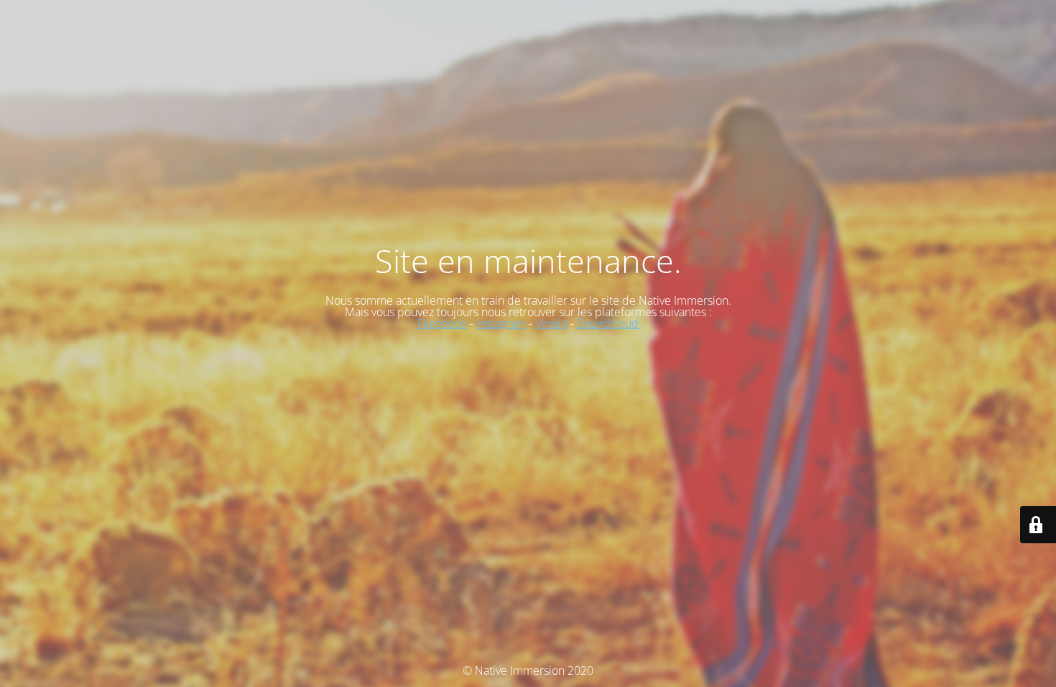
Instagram (501, 323)
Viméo (551, 323)
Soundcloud (608, 323)
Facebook (442, 323)
